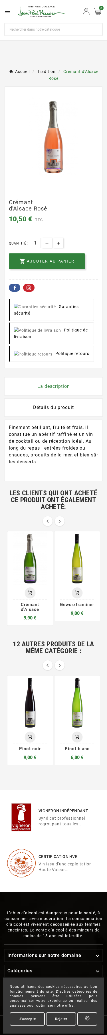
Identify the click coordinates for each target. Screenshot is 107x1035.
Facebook (14, 288)
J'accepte (27, 1019)
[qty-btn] (58, 243)
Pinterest (29, 288)
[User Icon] (86, 11)
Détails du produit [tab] (53, 407)
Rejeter (61, 1019)
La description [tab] (53, 386)
